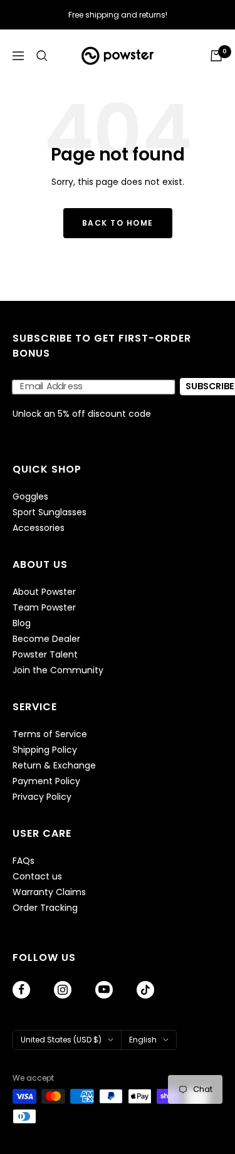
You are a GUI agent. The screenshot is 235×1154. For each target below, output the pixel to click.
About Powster (44, 592)
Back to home (118, 223)
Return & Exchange (54, 766)
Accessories (39, 528)
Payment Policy (46, 781)
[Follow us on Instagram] (62, 990)
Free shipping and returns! (117, 14)
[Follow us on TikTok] (145, 990)
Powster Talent (45, 655)
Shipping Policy (45, 750)
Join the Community (58, 670)
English (143, 1039)
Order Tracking (45, 908)
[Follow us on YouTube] (104, 990)
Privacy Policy (42, 797)
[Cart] (216, 55)
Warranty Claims (49, 892)
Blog (22, 623)
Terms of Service (50, 734)
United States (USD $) (61, 1039)
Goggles (30, 497)
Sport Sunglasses (49, 512)
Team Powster (44, 608)
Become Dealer (46, 639)
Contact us (37, 877)
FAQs (23, 861)
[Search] (42, 55)
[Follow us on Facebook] (21, 990)
